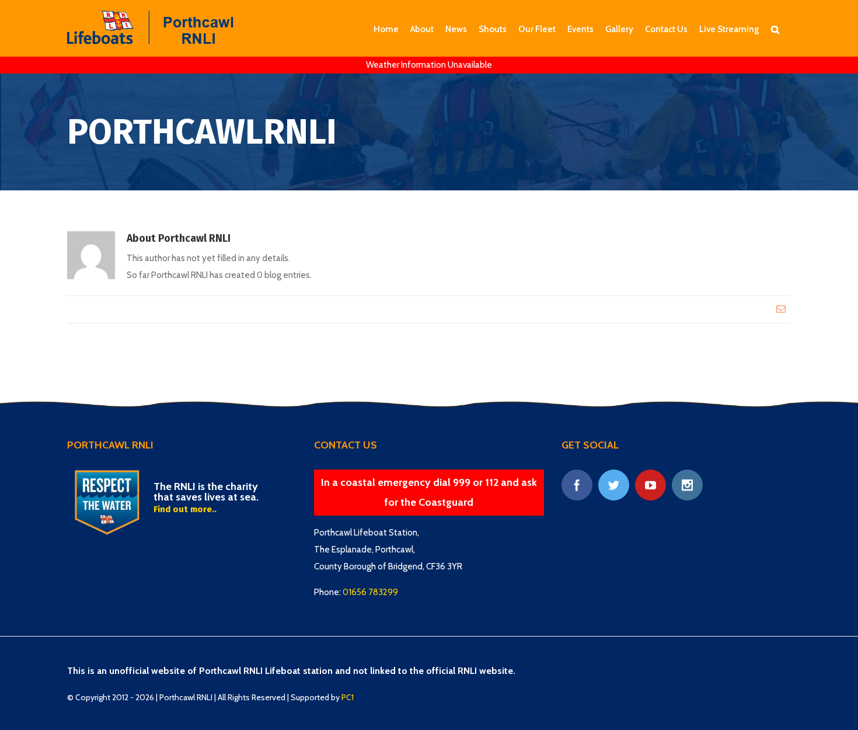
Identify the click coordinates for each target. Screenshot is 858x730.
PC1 (347, 697)
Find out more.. (185, 509)
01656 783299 (370, 592)
